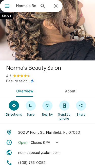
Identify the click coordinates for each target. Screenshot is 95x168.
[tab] (24, 91)
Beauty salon (17, 81)
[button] (47, 143)
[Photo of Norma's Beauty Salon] (47, 30)
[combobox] (26, 6)
